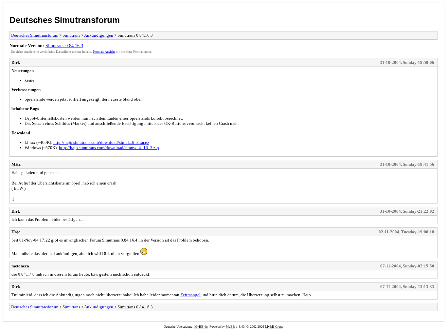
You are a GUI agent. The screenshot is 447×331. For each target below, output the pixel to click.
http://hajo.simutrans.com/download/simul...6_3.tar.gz (101, 142)
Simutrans (71, 35)
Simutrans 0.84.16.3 (64, 45)
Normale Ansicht (104, 51)
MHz (16, 164)
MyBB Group (274, 326)
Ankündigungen (98, 35)
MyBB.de (200, 326)
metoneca (20, 265)
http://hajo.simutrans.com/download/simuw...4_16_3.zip (109, 147)
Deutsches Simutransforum (64, 20)
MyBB (230, 326)
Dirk (15, 62)
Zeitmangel (190, 294)
